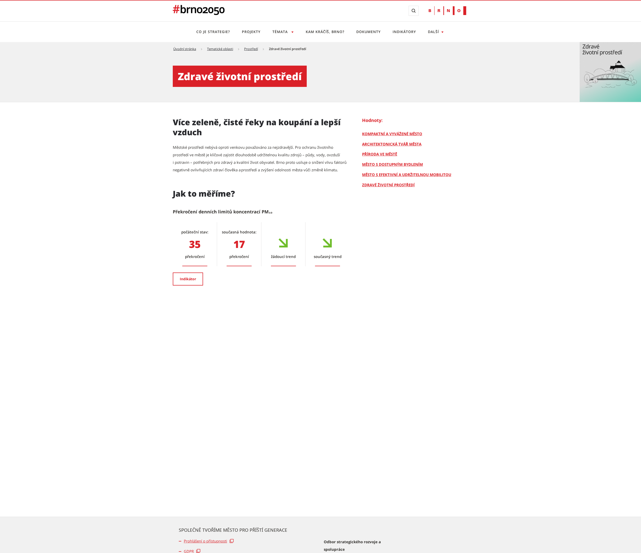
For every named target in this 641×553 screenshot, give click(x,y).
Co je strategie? (213, 31)
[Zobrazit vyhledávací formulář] (414, 11)
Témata (280, 31)
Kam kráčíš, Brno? (325, 31)
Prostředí (251, 49)
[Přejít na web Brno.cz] (447, 10)
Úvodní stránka (184, 49)
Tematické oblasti (220, 49)
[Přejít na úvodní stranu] (199, 13)
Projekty (251, 31)
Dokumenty (368, 31)
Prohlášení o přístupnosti (205, 540)
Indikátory (404, 31)
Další (433, 31)
